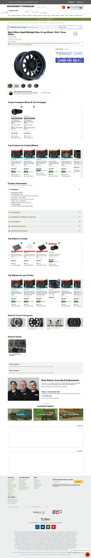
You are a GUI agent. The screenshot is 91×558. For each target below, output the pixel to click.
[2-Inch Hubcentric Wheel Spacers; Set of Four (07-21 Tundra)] (54, 247)
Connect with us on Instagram (60, 512)
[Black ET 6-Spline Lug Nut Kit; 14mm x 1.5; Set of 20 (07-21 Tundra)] (42, 247)
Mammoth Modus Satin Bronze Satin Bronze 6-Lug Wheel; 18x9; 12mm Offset (66, 164)
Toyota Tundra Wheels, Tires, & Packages (32, 366)
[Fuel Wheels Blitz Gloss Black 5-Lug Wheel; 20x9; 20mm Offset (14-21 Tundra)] (54, 284)
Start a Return (22, 480)
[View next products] (82, 122)
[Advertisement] (45, 437)
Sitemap (46, 552)
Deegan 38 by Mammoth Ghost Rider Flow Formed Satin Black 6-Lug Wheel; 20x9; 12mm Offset (29, 294)
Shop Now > (49, 19)
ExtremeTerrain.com (20, 7)
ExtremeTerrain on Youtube (57, 512)
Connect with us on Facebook (54, 512)
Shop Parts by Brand (12, 485)
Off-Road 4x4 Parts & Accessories (16, 372)
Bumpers (29, 15)
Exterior (49, 15)
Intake (53, 15)
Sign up (78, 481)
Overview (36, 479)
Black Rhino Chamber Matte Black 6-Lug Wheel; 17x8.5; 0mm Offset (79, 163)
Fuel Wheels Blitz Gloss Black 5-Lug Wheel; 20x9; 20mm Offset (54, 293)
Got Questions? (22, 483)
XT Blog (9, 492)
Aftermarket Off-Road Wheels (47, 372)
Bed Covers (19, 15)
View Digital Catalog (12, 496)
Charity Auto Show (38, 484)
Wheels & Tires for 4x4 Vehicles (32, 372)
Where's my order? (23, 479)
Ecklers (60, 522)
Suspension (72, 15)
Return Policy (22, 482)
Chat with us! (22, 485)
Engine (40, 15)
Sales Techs (36, 487)
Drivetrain (35, 15)
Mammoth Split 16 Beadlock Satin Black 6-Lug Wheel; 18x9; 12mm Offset (29, 164)
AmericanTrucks (43, 522)
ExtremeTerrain (53, 522)
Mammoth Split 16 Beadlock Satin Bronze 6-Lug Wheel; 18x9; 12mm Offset (17, 294)
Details (35, 2)
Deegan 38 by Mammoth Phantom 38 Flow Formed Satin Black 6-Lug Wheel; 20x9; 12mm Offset (41, 294)
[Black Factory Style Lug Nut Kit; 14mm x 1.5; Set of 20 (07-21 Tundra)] (17, 247)
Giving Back (36, 480)
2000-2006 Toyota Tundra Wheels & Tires (39, 22)
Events (9, 483)
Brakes (25, 15)
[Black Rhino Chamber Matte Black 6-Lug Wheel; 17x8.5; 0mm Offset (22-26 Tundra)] (79, 154)
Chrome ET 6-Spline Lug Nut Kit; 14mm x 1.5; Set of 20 (29, 256)
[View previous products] (9, 122)
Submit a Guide (37, 482)
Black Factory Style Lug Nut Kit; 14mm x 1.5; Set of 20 (16, 256)
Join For (78, 53)
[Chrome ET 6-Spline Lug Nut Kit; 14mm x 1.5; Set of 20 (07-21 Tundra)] (29, 247)
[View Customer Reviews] (59, 49)
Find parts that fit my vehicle (15, 39)
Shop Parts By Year (12, 484)
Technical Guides (11, 491)
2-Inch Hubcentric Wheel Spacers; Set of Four (54, 256)
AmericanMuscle (33, 522)
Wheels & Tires (79, 15)
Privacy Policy (71, 484)
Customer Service (23, 484)
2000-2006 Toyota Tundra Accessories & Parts (18, 22)
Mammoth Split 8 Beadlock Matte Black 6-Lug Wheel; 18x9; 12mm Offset (54, 164)
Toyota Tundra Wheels (48, 366)
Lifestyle (14, 15)
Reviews (35, 488)
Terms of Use (22, 489)
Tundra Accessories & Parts (15, 366)
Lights (66, 15)
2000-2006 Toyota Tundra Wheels (57, 22)
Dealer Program (37, 485)
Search (63, 7)
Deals (9, 15)
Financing (10, 489)
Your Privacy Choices (66, 552)
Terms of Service (62, 554)
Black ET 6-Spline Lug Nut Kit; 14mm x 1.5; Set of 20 (41, 256)
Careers (35, 483)
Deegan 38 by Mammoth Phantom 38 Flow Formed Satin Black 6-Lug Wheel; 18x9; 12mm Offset (79, 294)
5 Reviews (66, 49)
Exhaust (45, 15)
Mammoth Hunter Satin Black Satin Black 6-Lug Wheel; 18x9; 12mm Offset (16, 164)
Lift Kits (62, 15)
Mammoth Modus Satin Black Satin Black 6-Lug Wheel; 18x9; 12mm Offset (41, 164)
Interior (58, 15)
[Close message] (82, 19)
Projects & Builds (11, 479)
